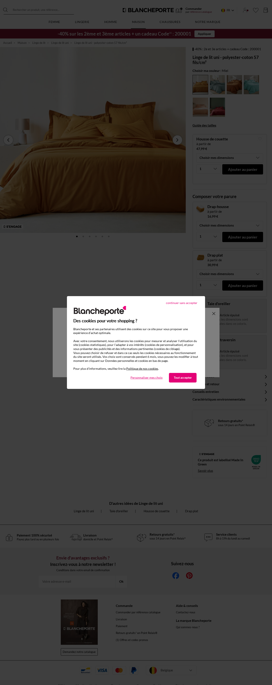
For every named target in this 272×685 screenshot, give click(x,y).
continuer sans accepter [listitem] (181, 303)
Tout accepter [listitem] (183, 377)
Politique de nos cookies (142, 368)
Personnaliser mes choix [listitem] (146, 377)
